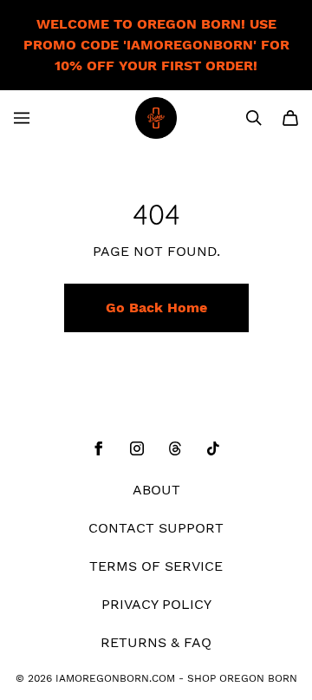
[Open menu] (21, 118)
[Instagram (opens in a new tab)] (137, 448)
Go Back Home (156, 307)
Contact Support (156, 528)
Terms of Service (156, 566)
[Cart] (290, 118)
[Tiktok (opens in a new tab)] (213, 448)
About (156, 489)
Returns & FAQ (156, 642)
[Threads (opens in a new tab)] (175, 448)
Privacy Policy (156, 604)
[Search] (254, 118)
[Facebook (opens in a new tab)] (99, 448)
